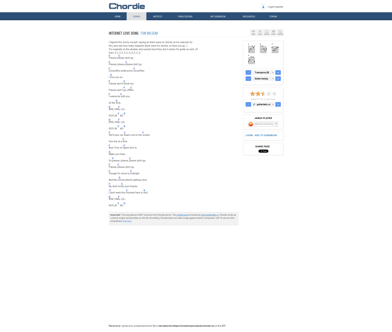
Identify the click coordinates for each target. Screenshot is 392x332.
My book (218, 16)
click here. (127, 221)
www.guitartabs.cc (210, 215)
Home (118, 16)
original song (182, 215)
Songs (136, 16)
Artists (157, 16)
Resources (249, 16)
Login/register (275, 6)
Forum (273, 16)
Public (185, 16)
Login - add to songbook (261, 135)
